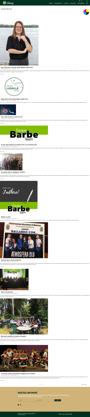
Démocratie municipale (5, 68)
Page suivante (84, 384)
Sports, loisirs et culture (5, 261)
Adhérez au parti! (5, 217)
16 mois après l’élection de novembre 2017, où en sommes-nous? (19, 144)
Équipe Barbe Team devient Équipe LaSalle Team (14, 99)
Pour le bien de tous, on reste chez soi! (11, 117)
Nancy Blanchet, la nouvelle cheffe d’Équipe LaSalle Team (17, 67)
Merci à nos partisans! (7, 292)
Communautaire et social (5, 173)
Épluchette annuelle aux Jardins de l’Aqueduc (13, 336)
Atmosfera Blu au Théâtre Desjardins (11, 260)
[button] (57, 400)
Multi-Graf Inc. (23, 414)
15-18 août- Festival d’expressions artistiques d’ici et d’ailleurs (18, 373)
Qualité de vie (3, 118)
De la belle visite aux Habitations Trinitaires (13, 172)
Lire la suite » (2, 74)
